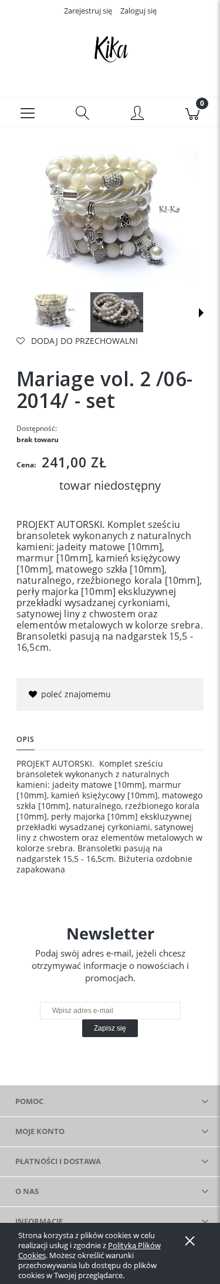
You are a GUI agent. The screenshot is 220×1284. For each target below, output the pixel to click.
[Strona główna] (110, 48)
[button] (27, 112)
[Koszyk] (192, 112)
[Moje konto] (137, 114)
